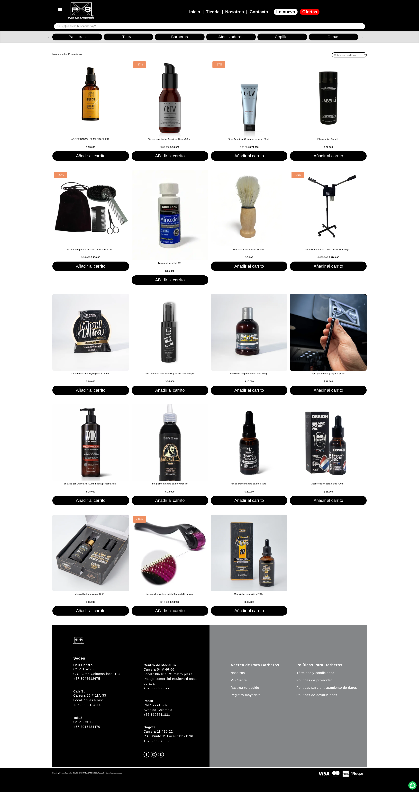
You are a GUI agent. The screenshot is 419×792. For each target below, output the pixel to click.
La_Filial (73, 773)
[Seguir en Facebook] (146, 754)
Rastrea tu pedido (244, 687)
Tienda (212, 11)
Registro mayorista (245, 695)
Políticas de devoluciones (316, 695)
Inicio (194, 11)
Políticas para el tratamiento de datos (326, 687)
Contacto (259, 11)
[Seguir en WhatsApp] (161, 754)
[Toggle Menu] (60, 9)
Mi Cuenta (238, 680)
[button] (49, 37)
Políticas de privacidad (314, 680)
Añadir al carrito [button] (90, 156)
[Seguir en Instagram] (154, 754)
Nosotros (234, 11)
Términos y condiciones (315, 673)
